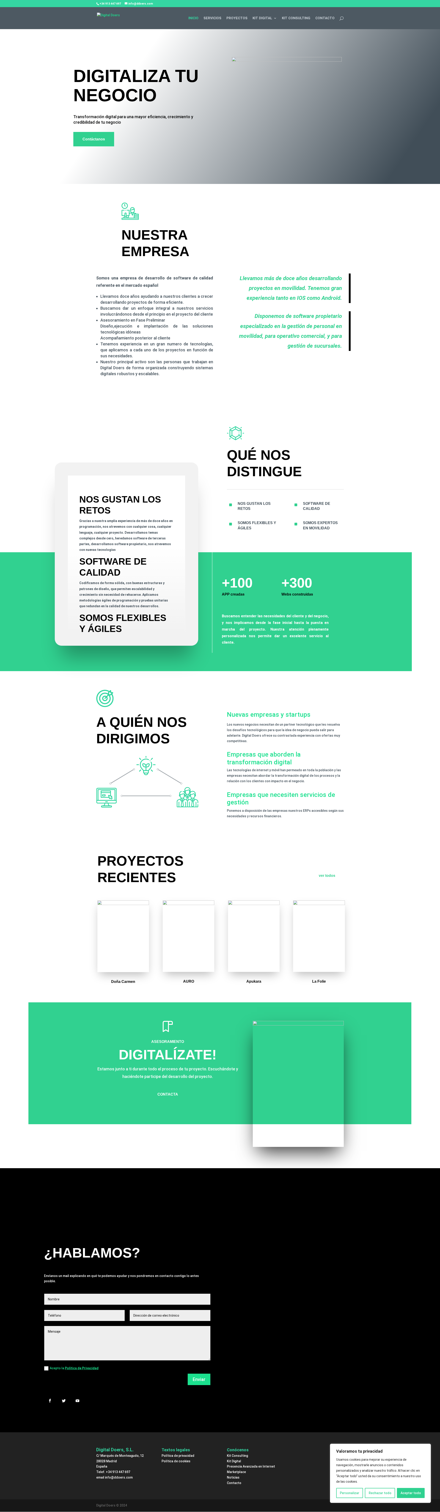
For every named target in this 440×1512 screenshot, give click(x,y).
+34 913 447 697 (118, 1472)
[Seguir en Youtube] (77, 1401)
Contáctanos (93, 139)
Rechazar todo (380, 1493)
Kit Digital (234, 1461)
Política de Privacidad (82, 1368)
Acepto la (74, 1368)
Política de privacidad (178, 1455)
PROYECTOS (237, 18)
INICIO (193, 18)
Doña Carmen (123, 982)
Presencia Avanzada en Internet (251, 1466)
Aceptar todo (411, 1493)
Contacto (234, 1483)
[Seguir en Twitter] (64, 1401)
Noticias (233, 1477)
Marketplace (236, 1472)
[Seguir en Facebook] (50, 1401)
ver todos (327, 876)
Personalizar (349, 1493)
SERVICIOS (212, 18)
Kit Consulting (237, 1455)
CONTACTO (325, 18)
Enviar (199, 1379)
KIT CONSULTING (296, 18)
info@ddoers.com (119, 1477)
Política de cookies (176, 1461)
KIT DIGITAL (262, 18)
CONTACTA (167, 1094)
